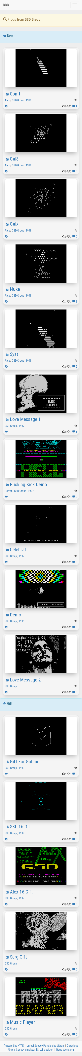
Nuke (15, 289)
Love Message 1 (25, 419)
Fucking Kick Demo (28, 484)
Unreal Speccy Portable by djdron (45, 1045)
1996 (21, 621)
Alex (7, 100)
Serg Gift (18, 957)
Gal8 (14, 159)
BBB (6, 5)
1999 (28, 100)
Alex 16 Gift (21, 892)
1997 (21, 425)
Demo (15, 615)
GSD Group (18, 100)
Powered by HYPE (14, 1045)
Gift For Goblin (24, 761)
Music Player (22, 1022)
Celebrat (18, 549)
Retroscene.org (65, 1049)
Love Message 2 (25, 680)
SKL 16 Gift (21, 826)
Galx (14, 224)
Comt (15, 94)
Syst (14, 354)
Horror (8, 490)
